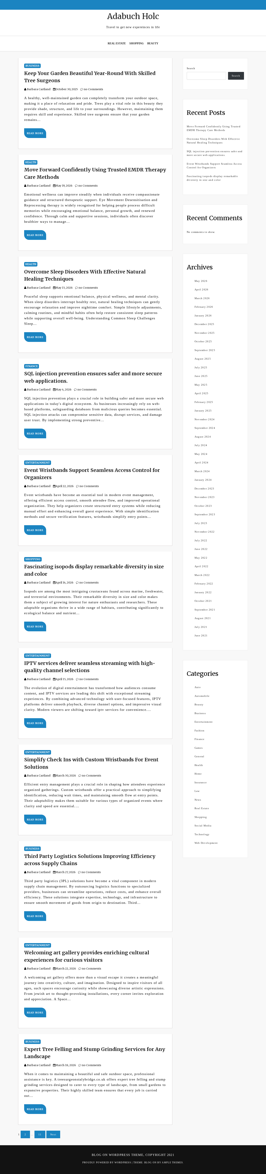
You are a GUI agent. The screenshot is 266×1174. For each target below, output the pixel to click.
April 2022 (202, 566)
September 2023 (205, 514)
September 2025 (205, 350)
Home (198, 773)
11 (40, 1134)
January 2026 (203, 315)
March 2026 (202, 298)
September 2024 (205, 427)
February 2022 (204, 583)
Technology (202, 834)
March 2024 (202, 471)
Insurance (201, 782)
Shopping (136, 43)
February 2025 (204, 402)
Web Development (206, 842)
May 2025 (201, 384)
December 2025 (204, 324)
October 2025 (203, 341)
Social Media (203, 825)
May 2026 (201, 281)
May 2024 (201, 453)
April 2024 (202, 462)
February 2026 (204, 306)
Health (30, 162)
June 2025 (201, 376)
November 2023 (205, 497)
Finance (31, 366)
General (199, 756)
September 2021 (205, 609)
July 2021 (201, 626)
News (198, 799)
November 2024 (205, 419)
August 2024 (203, 436)
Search (191, 68)
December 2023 (204, 488)
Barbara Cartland (38, 89)
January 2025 (203, 410)
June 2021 (201, 635)
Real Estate (117, 43)
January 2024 (203, 479)
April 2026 (202, 289)
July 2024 (201, 445)
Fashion (200, 730)
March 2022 (202, 575)
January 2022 (203, 592)
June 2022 (201, 549)
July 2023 (201, 523)
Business (32, 65)
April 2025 (202, 393)
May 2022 (201, 557)
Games (199, 747)
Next (53, 1134)
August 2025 (203, 358)
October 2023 (203, 505)
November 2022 (205, 531)
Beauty (152, 43)
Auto (198, 687)
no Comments (93, 89)
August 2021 (203, 618)
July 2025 (201, 367)
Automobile (202, 695)
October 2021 (203, 600)
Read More (35, 133)
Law (197, 791)
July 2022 (201, 540)
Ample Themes (172, 1162)
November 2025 (205, 332)
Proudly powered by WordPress (107, 1162)
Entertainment (37, 462)
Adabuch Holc (133, 16)
